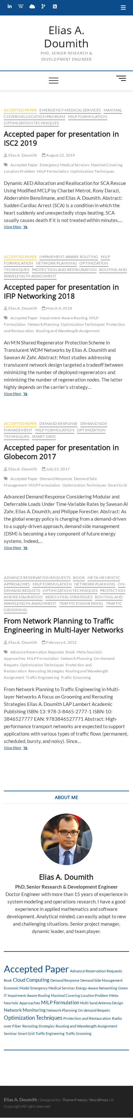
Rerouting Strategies (69, 596)
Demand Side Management (101, 980)
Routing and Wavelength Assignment (68, 330)
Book (79, 577)
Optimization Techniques (31, 122)
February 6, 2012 (61, 642)
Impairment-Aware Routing (68, 256)
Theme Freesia (74, 1099)
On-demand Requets (94, 1010)
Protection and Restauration (64, 269)
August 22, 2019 (60, 155)
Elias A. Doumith (66, 37)
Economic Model (16, 988)
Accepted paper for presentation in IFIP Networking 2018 (61, 291)
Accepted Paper (20, 110)
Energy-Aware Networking (96, 988)
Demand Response (58, 423)
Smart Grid (44, 436)
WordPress (98, 1099)
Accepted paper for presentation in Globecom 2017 (61, 451)
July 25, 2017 (58, 469)
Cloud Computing (31, 980)
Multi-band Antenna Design (101, 1003)
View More (22, 227)
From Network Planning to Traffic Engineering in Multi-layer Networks (63, 625)
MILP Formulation (87, 116)
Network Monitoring (25, 1010)
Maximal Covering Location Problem (63, 113)
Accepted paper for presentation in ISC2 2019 (61, 138)
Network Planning (56, 263)
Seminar (10, 1033)
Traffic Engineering (81, 603)
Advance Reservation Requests (37, 577)
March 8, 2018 (59, 308)
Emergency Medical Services (70, 110)
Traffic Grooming (76, 677)
